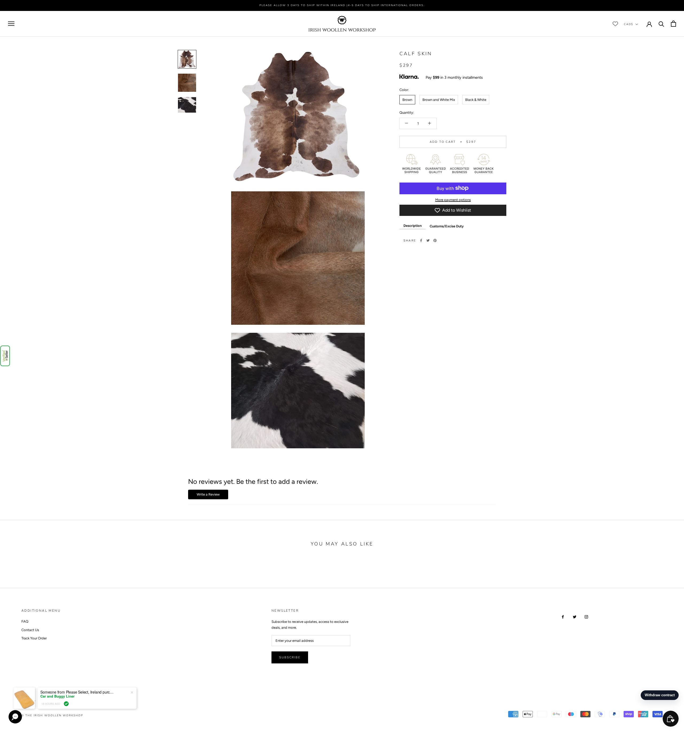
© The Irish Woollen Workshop (52, 715)
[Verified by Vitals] (66, 703)
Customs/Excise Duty (447, 226)
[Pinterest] (435, 240)
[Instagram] (586, 616)
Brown (407, 99)
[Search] (661, 23)
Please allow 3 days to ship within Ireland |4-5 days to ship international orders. (342, 5)
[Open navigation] (11, 23)
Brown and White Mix (438, 99)
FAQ (24, 621)
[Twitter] (428, 240)
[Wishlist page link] (615, 23)
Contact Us (30, 630)
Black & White (475, 99)
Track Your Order (34, 638)
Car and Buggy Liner (57, 696)
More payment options (453, 199)
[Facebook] (421, 240)
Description (412, 226)
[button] (5, 356)
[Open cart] (673, 24)
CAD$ (628, 24)
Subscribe (289, 657)
